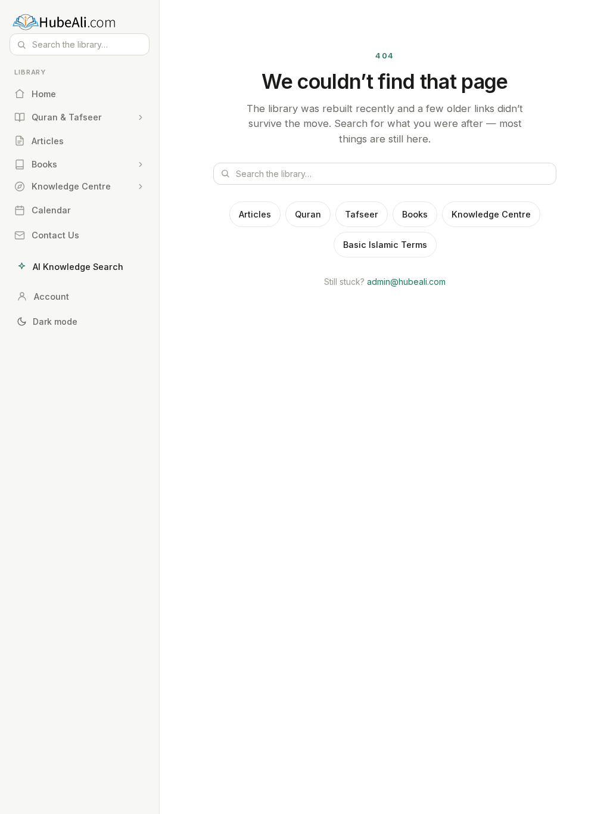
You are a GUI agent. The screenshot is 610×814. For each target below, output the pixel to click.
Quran (308, 214)
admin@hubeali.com (406, 281)
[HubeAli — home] (79, 21)
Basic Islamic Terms (385, 245)
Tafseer (361, 214)
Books (415, 214)
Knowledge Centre (491, 214)
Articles (255, 214)
